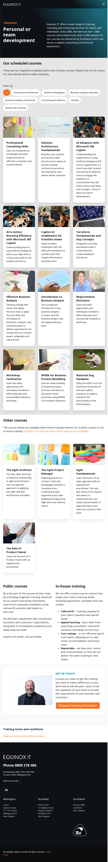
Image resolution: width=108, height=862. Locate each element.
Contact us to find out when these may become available (56, 431)
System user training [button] (15, 107)
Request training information (77, 705)
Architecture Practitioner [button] (26, 92)
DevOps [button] (75, 100)
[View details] (6, 790)
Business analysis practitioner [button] (20, 100)
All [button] (6, 92)
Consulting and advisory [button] (53, 100)
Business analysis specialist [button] (84, 92)
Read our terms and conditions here (23, 736)
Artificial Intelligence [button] (54, 92)
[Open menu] (103, 4)
